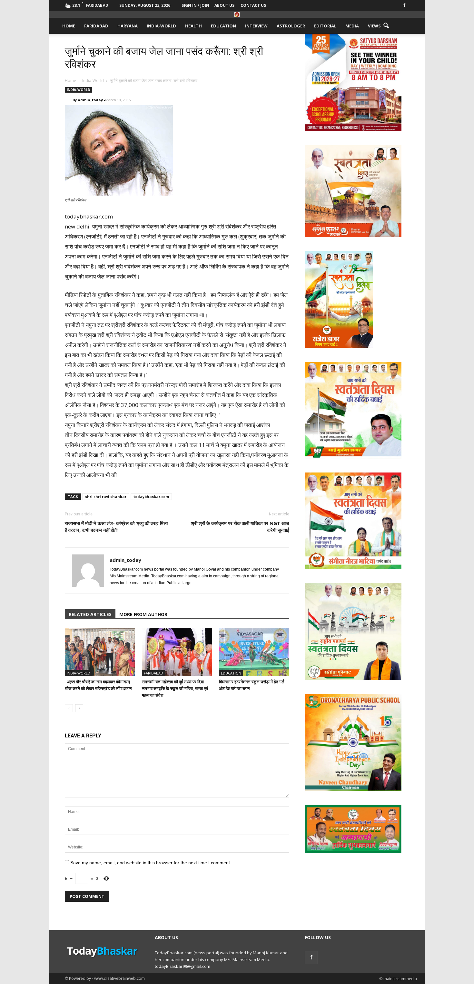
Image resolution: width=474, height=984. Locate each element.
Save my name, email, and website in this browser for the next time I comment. (150, 862)
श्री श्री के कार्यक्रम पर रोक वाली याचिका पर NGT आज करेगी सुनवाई (240, 526)
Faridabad (96, 26)
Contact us (253, 5)
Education (223, 26)
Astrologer (291, 26)
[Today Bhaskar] (237, 14)
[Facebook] (404, 5)
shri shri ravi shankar (105, 496)
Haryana (127, 26)
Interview (256, 26)
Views (374, 26)
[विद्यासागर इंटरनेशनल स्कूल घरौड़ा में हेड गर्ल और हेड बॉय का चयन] (254, 652)
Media (352, 26)
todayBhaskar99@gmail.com (182, 966)
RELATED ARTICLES (90, 614)
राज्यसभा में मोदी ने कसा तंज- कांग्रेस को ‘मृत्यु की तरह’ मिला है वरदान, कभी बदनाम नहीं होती (116, 526)
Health (193, 26)
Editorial (325, 26)
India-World (161, 26)
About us (224, 5)
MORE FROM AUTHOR (143, 614)
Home (68, 26)
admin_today (90, 99)
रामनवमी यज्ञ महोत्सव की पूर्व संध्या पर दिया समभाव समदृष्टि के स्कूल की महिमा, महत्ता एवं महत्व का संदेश (175, 688)
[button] (386, 26)
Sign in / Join (195, 5)
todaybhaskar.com (151, 496)
